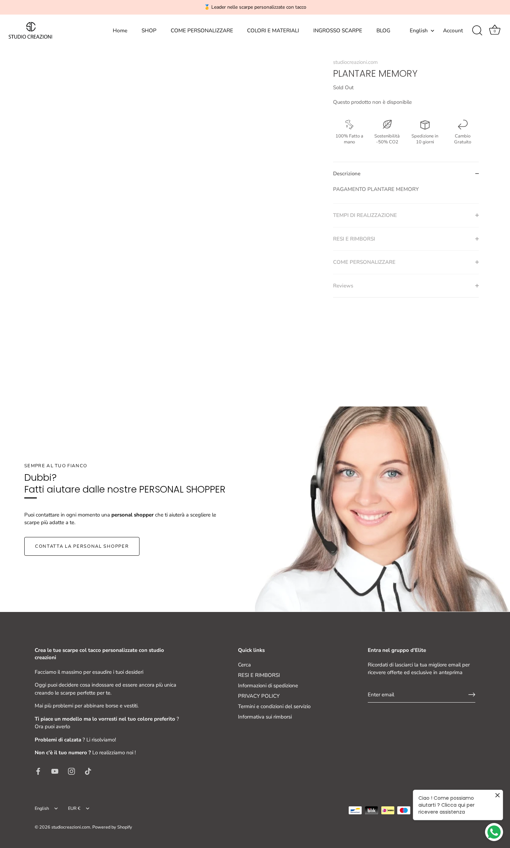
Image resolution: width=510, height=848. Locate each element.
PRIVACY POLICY (259, 695)
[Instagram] (71, 770)
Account (453, 30)
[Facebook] (38, 770)
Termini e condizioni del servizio (274, 706)
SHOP (149, 30)
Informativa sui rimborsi (265, 716)
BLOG (383, 30)
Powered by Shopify (112, 827)
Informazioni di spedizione (268, 685)
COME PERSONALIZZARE (202, 30)
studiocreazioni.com (355, 62)
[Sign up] (471, 694)
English (419, 30)
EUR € (74, 809)
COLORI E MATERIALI (273, 30)
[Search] (477, 30)
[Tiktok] (88, 770)
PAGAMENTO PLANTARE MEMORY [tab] (376, 189)
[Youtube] (54, 770)
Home (120, 30)
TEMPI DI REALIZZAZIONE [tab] (365, 215)
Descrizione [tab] (346, 173)
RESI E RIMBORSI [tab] (354, 238)
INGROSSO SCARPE (337, 30)
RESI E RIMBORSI (259, 675)
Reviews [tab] (343, 285)
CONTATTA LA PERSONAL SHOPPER (82, 546)
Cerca (244, 664)
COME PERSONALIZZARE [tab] (364, 262)
